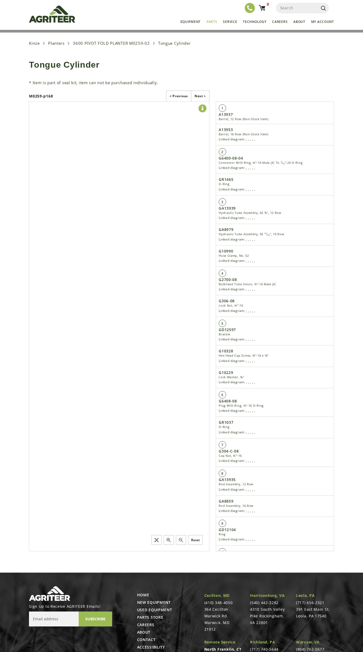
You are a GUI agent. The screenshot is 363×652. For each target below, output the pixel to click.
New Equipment (154, 602)
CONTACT (146, 640)
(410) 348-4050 (218, 602)
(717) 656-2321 (310, 602)
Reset (195, 540)
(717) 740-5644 (264, 649)
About (299, 21)
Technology (254, 21)
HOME (143, 595)
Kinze (34, 43)
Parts (211, 21)
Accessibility (151, 647)
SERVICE (230, 21)
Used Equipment (154, 610)
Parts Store (150, 617)
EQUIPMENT (190, 21)
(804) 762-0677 (310, 649)
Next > (200, 96)
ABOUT (144, 632)
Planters (56, 43)
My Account (322, 21)
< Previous (179, 96)
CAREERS (145, 625)
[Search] (323, 8)
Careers (280, 21)
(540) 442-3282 (264, 602)
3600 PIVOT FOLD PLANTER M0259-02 (111, 43)
